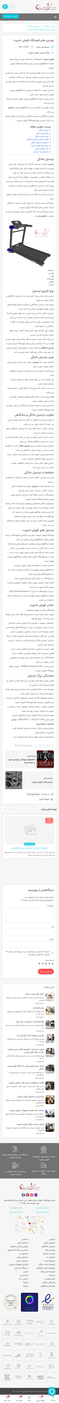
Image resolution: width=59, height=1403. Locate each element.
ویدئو (25, 1286)
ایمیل (51, 939)
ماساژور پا (51, 1257)
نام (53, 926)
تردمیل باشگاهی (47, 347)
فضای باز (42, 216)
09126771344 (16, 1212)
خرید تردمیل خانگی (42, 136)
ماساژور (25, 1239)
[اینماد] (48, 1302)
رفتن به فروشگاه (10, 16)
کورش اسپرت (48, 59)
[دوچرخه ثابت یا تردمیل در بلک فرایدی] (29, 830)
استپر (25, 1271)
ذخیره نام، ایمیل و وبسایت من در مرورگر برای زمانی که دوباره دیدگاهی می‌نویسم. (27, 953)
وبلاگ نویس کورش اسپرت (39, 52)
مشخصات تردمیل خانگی (40, 142)
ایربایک (52, 1275)
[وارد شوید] (12, 6)
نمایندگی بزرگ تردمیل (41, 151)
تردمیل (11, 107)
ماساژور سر (23, 1253)
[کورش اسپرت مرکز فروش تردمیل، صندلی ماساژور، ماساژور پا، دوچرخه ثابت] (46, 7)
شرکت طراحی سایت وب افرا (22, 1391)
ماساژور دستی (22, 1260)
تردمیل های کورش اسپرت (40, 145)
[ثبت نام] (5, 6)
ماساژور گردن (22, 1242)
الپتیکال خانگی (49, 1282)
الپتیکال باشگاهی (48, 1286)
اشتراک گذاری (44, 799)
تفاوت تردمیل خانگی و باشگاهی (37, 139)
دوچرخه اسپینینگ (48, 1271)
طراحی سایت (41, 1391)
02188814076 (15, 1208)
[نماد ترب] (29, 1302)
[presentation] (11, 809)
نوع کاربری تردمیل (42, 133)
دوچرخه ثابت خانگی (47, 1264)
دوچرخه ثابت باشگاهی (45, 1268)
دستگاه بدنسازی (21, 1268)
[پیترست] (27, 1195)
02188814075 (43, 1208)
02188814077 (43, 1212)
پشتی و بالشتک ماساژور (18, 1250)
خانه (53, 26)
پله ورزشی (24, 1275)
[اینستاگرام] (36, 1195)
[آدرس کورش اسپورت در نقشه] (29, 1225)
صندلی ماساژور (49, 1253)
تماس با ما (23, 1278)
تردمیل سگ (50, 1250)
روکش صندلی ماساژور (19, 1246)
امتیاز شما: (49, 960)
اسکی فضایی (49, 1278)
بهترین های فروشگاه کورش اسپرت (41, 29)
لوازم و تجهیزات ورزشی (18, 1264)
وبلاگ (46, 26)
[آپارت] (31, 1195)
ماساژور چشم (22, 1257)
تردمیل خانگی (44, 130)
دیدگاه (50, 905)
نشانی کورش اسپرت (42, 148)
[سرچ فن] (10, 1302)
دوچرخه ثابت (49, 1260)
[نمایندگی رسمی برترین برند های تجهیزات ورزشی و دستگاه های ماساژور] (29, 1350)
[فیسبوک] (23, 1195)
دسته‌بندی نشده (34, 26)
